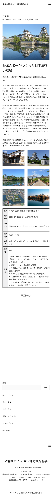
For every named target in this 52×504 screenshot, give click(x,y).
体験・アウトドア (10, 416)
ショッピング (8, 423)
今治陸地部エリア (10, 19)
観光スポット (23, 19)
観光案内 (6, 430)
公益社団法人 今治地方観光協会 (15, 4)
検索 (4, 383)
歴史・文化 (33, 19)
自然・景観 (7, 409)
